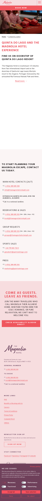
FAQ (5, 399)
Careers (6, 407)
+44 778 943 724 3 (12, 248)
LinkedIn (33, 456)
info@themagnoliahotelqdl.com (16, 190)
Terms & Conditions (10, 411)
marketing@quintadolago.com (16, 268)
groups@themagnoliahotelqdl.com (18, 235)
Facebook (7, 456)
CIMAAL (6, 423)
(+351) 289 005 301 (12, 214)
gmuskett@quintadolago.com (15, 252)
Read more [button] (20, 81)
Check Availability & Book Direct (21, 324)
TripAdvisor (15, 456)
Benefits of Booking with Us (13, 403)
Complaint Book (9, 419)
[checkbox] (4, 482)
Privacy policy (35, 466)
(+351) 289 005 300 (12, 186)
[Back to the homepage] (7, 3)
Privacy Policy (8, 415)
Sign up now (15, 444)
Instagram (23, 456)
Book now (21, 8)
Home (4, 37)
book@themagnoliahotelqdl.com (17, 218)
